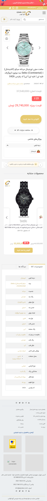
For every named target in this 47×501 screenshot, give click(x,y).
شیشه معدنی (22, 351)
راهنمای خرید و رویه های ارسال (37, 410)
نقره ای (23, 297)
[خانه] (24, 13)
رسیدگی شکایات (41, 420)
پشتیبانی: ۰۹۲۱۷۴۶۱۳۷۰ (35, 7)
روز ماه (24, 382)
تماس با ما (21, 427)
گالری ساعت (42, 424)
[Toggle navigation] (44, 13)
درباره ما (43, 427)
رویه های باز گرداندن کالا (39, 416)
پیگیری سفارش (20, 410)
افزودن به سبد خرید (31, 119)
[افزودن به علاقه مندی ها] (7, 31)
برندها (22, 424)
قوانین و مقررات (20, 416)
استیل (24, 307)
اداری (19, 356)
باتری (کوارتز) (22, 302)
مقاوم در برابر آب (21, 335)
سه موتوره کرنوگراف (20, 313)
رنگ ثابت (23, 371)
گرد (25, 345)
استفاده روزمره (16, 359)
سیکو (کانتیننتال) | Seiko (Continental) (18, 284)
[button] (43, 2)
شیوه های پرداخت (40, 413)
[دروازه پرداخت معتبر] (12, 444)
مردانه (24, 291)
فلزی (24, 318)
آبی (25, 329)
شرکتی (24, 366)
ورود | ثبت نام (15, 19)
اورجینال (23, 278)
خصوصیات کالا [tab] (37, 266)
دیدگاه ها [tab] (22, 266)
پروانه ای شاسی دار (20, 377)
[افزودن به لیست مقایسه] (7, 38)
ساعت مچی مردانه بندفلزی (15, 83)
